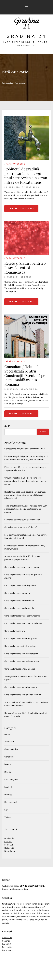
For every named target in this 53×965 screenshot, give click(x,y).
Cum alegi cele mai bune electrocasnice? (22, 519)
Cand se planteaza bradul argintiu (19, 608)
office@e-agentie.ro (19, 889)
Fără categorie (15, 164)
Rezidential (9, 848)
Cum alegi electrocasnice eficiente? (20, 527)
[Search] (26, 10)
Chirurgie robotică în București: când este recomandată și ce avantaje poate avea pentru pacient (25, 481)
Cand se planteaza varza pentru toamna (22, 616)
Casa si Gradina (11, 749)
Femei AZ (8, 844)
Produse (8, 794)
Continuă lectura (21, 208)
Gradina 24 (26, 36)
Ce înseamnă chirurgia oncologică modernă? (24, 448)
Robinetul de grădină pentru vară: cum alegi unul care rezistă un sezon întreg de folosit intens (25, 175)
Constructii (9, 756)
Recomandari (10, 802)
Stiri (6, 810)
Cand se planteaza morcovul (17, 593)
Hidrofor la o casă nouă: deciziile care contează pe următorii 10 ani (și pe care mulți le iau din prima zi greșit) (25, 495)
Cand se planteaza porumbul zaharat (20, 687)
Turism (7, 817)
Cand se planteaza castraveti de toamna (22, 694)
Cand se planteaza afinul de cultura (20, 646)
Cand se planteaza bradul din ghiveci (20, 638)
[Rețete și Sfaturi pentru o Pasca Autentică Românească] (26, 238)
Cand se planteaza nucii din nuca (19, 600)
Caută (7, 426)
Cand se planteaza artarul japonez (19, 669)
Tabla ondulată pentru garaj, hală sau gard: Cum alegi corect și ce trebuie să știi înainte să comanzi (25, 509)
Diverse (7, 772)
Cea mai (8, 841)
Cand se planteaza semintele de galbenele (23, 623)
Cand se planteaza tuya (14, 631)
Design (7, 764)
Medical (8, 787)
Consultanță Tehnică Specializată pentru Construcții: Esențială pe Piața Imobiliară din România (24, 375)
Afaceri (7, 734)
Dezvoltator (9, 851)
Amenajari (9, 741)
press (27, 277)
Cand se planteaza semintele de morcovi (22, 567)
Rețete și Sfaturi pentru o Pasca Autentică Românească (25, 267)
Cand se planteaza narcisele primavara (21, 661)
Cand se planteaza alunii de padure (20, 585)
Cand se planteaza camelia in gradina (21, 653)
